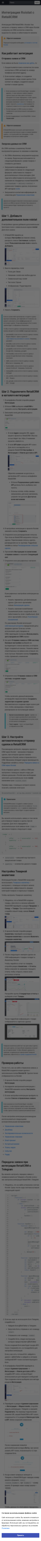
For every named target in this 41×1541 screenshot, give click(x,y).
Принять (20, 1535)
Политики (5, 1528)
